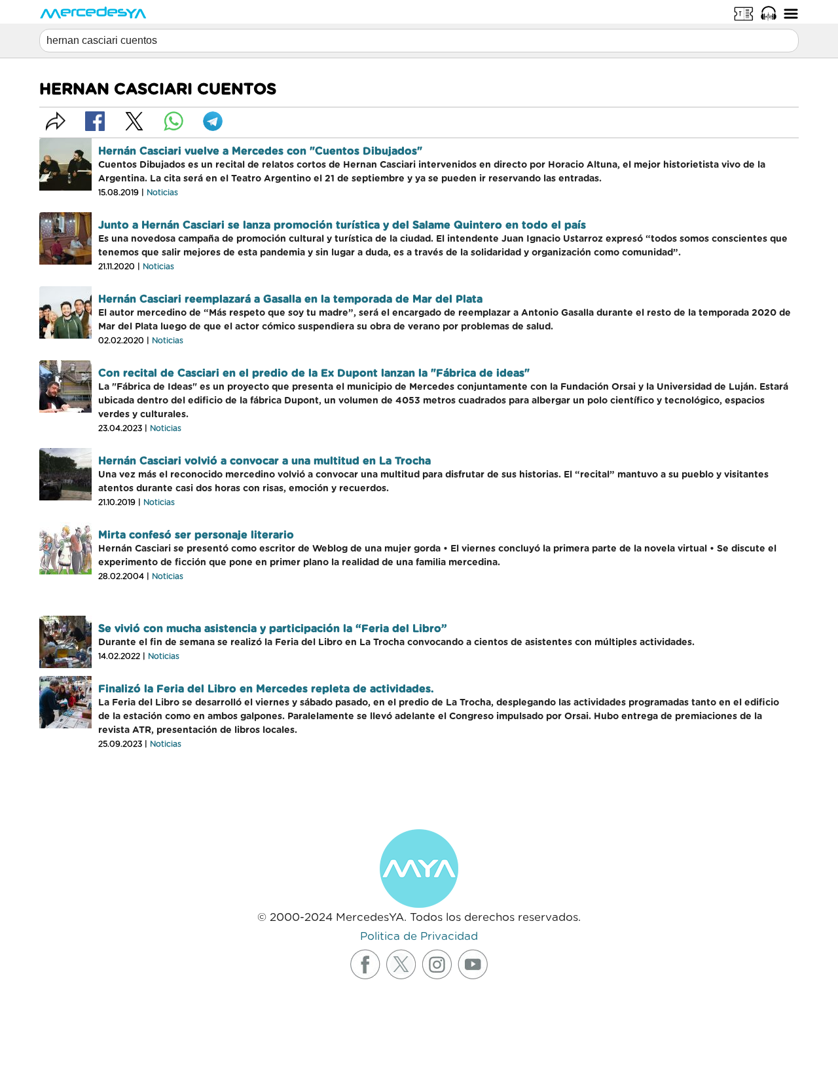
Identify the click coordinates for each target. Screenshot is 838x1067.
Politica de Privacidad (419, 936)
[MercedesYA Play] (768, 13)
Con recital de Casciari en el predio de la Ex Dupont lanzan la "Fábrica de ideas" (314, 373)
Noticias (162, 193)
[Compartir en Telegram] (213, 121)
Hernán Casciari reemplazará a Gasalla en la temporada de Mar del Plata (290, 299)
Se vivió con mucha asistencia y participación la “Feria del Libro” (272, 629)
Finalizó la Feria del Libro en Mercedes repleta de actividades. (266, 689)
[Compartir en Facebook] (95, 121)
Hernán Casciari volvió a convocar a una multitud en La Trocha (264, 461)
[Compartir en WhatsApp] (173, 121)
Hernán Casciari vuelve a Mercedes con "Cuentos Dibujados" (260, 151)
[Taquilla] (743, 13)
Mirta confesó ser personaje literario (196, 535)
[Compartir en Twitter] (134, 121)
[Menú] (791, 13)
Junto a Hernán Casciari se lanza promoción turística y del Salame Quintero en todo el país (342, 225)
